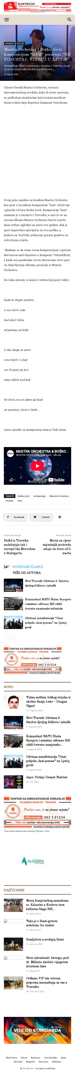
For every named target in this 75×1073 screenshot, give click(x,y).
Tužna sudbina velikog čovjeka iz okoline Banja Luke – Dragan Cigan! (48, 702)
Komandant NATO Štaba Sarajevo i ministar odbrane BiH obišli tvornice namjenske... (48, 740)
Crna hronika (50, 1057)
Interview (43, 1061)
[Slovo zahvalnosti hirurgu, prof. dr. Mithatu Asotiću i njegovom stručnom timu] (13, 962)
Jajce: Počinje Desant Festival (46, 777)
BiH (6, 627)
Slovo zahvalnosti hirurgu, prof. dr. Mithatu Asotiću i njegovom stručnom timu (47, 962)
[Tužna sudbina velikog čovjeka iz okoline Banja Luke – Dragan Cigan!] (13, 702)
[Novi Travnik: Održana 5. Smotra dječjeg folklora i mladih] (13, 585)
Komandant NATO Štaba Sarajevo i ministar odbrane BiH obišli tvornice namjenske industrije (48, 604)
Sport (63, 1057)
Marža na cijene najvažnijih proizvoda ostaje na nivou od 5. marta (57, 547)
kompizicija (40, 496)
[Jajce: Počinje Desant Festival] (13, 782)
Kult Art (20, 43)
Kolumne (56, 1061)
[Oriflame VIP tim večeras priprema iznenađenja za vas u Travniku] (13, 983)
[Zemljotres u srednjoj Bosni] (13, 944)
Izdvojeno (9, 43)
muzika (9, 500)
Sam (20, 500)
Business (9, 608)
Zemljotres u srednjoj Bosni (45, 939)
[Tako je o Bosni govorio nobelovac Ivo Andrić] (13, 926)
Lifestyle (18, 1061)
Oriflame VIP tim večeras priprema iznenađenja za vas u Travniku (46, 983)
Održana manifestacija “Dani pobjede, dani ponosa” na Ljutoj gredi (45, 623)
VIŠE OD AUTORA (27, 572)
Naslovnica (11, 1057)
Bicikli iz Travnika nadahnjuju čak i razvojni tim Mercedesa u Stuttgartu (19, 547)
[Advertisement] (37, 147)
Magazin (30, 1061)
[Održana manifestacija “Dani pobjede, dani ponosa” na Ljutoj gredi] (13, 622)
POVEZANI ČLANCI (28, 566)
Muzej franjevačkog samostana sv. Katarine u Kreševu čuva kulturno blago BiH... (47, 905)
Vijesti (24, 1057)
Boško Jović (23, 496)
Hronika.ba (28, 1068)
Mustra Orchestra (59, 496)
